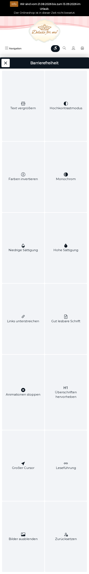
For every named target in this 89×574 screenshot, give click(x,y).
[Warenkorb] (82, 48)
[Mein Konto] (73, 48)
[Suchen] (64, 48)
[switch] (23, 106)
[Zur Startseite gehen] (44, 30)
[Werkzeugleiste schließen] (5, 63)
